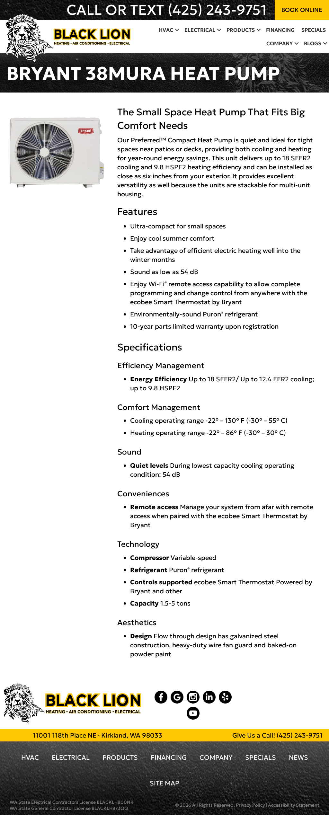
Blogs (312, 43)
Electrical (199, 30)
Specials (313, 30)
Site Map (164, 783)
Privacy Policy (250, 805)
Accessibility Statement (293, 805)
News (298, 757)
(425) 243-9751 (217, 10)
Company (279, 43)
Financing (280, 30)
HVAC (166, 30)
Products (241, 30)
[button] (177, 30)
